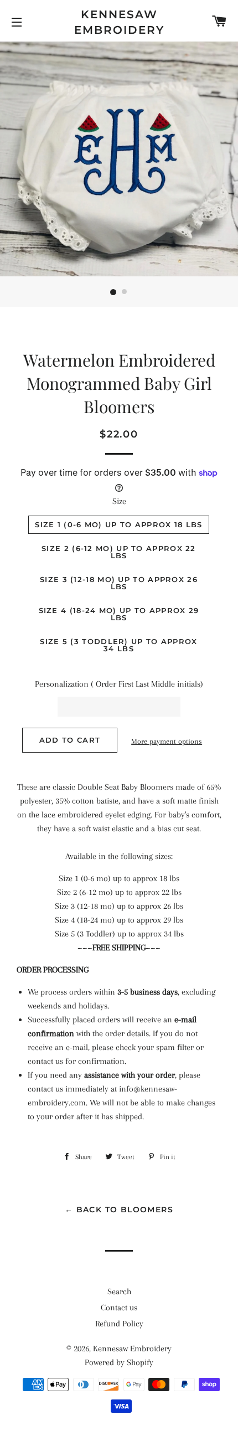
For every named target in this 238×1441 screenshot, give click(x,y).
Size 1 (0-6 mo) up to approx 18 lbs (119, 524)
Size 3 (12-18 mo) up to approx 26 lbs (119, 583)
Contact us (119, 1308)
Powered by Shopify (119, 1362)
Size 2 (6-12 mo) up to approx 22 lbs (119, 552)
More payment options (166, 741)
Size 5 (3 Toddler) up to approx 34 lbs (118, 645)
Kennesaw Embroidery (119, 22)
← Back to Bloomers (119, 1209)
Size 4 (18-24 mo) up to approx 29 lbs (119, 614)
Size (119, 501)
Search (119, 1291)
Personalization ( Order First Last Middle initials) (119, 684)
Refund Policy (119, 1324)
